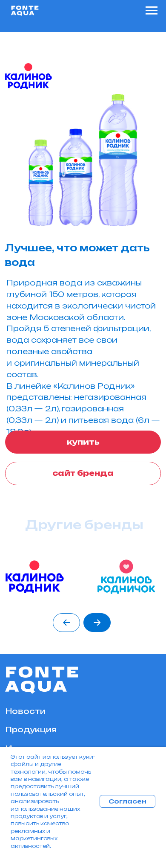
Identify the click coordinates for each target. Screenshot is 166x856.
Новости (26, 711)
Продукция (31, 729)
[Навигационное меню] (151, 10)
